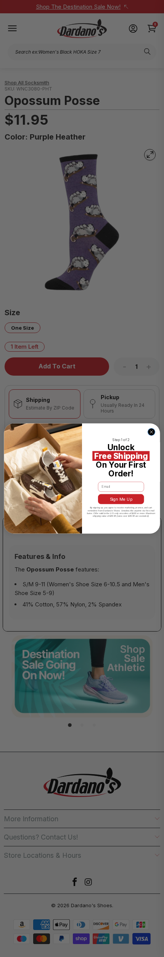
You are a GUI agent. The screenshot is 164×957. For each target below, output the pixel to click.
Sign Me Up (121, 499)
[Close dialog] (151, 432)
